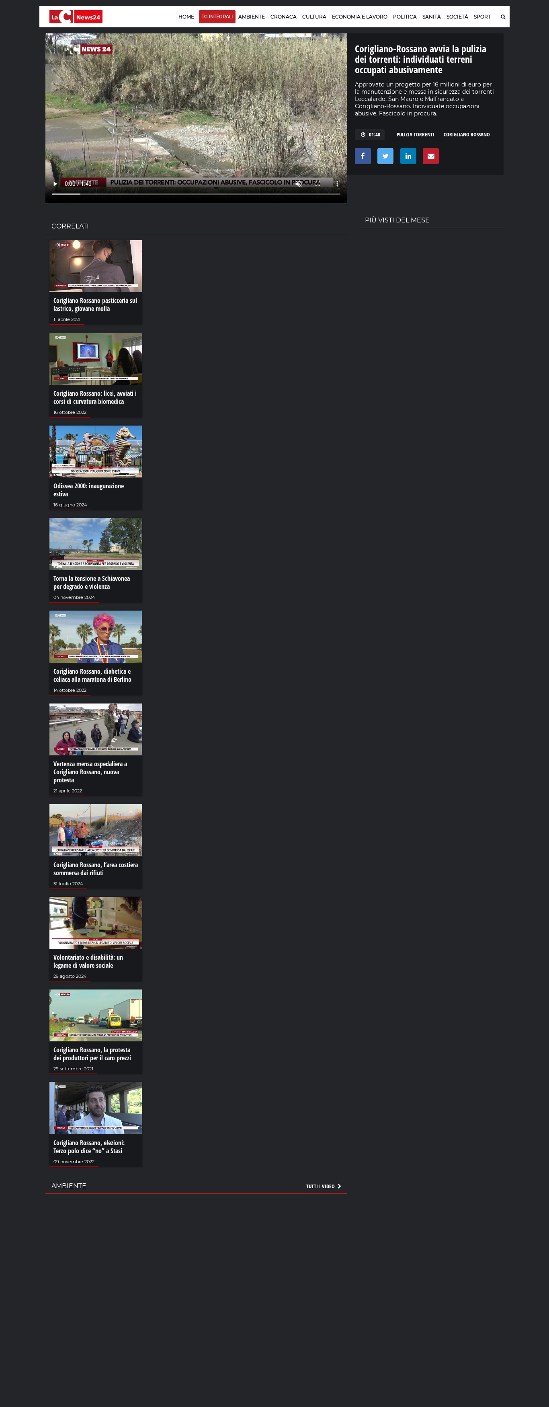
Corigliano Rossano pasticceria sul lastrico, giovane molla (95, 304)
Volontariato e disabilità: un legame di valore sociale (88, 961)
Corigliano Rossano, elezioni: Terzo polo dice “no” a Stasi (89, 1146)
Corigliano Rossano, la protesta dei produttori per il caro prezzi (92, 1053)
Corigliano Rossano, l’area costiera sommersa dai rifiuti (95, 868)
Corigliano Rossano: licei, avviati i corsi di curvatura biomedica (95, 397)
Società (457, 17)
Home (186, 17)
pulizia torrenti (415, 134)
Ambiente (251, 17)
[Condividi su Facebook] (361, 158)
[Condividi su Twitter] (384, 158)
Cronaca (283, 17)
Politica (405, 17)
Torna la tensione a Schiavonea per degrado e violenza (91, 582)
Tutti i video (321, 1186)
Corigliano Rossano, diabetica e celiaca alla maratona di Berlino (92, 675)
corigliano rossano (467, 134)
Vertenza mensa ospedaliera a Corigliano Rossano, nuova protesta (90, 771)
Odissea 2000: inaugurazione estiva (88, 489)
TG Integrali (217, 16)
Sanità (431, 17)
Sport (482, 17)
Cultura (314, 17)
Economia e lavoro (359, 17)
